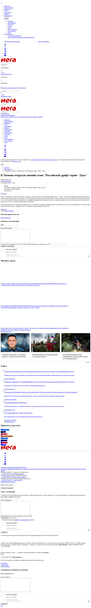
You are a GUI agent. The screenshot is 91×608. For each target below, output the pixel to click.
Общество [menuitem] (7, 6)
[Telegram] (5, 51)
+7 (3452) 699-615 (17, 480)
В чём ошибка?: (5, 577)
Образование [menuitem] (12, 23)
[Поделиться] (2, 606)
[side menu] (1, 3)
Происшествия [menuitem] (8, 7)
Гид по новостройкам (14, 36)
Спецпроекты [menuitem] (8, 34)
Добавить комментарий (7, 246)
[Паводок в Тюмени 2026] (9, 88)
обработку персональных (22, 520)
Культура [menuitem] (10, 24)
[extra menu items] (6, 19)
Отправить (4, 532)
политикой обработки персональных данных (44, 159)
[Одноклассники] (5, 49)
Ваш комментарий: (6, 228)
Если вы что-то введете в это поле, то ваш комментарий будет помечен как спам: (25, 244)
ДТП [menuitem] (5, 11)
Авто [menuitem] (9, 27)
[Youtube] (5, 56)
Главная (6, 167)
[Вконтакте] (5, 45)
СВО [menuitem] (9, 32)
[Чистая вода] (21, 88)
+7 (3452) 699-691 (6, 474)
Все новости (8, 169)
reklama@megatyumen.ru (8, 482)
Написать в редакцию (7, 488)
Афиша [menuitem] (6, 14)
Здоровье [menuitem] (10, 21)
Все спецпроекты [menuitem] (44, 41)
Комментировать (6, 217)
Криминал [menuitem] (7, 9)
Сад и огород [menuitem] (12, 31)
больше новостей (6, 331)
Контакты (24, 467)
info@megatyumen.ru (18, 474)
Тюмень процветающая (8, 115)
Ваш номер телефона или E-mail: (11, 497)
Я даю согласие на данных (18, 520)
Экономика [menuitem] (7, 12)
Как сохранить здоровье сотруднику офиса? (21, 37)
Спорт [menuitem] (10, 26)
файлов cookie (16, 161)
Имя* (2, 224)
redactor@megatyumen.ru (19, 477)
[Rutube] (5, 53)
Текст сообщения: (6, 500)
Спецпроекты (5, 113)
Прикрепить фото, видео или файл (16, 516)
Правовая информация (7, 469)
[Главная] (21, 61)
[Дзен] (5, 47)
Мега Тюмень (9, 211)
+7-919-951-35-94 (6, 480)
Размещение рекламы (13, 467)
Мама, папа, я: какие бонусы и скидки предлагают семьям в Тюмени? (22, 117)
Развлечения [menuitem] (8, 16)
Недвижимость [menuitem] (12, 29)
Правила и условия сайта (22, 469)
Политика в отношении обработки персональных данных (48, 469)
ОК (2, 164)
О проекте (4, 467)
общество (3, 209)
